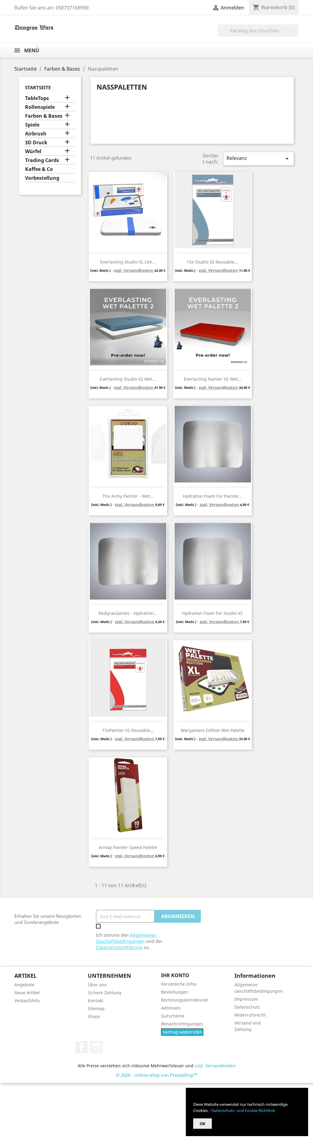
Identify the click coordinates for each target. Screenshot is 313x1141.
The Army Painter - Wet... (127, 496)
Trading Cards (42, 160)
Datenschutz (247, 1007)
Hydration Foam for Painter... (212, 496)
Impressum (246, 999)
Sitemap (96, 1008)
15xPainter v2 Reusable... (128, 730)
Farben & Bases (43, 116)
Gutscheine (172, 1016)
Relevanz (258, 158)
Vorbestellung (42, 178)
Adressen (170, 1008)
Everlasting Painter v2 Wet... (212, 379)
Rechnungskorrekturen (184, 1000)
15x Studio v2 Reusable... (212, 262)
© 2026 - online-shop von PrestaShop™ (156, 1075)
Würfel (33, 151)
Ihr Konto (175, 975)
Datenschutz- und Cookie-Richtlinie (243, 1110)
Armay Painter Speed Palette (128, 847)
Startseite (38, 87)
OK (202, 1123)
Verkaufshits (27, 1000)
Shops (94, 1016)
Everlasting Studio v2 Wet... (128, 379)
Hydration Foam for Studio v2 (212, 613)
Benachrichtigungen (182, 1024)
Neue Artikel (27, 992)
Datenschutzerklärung (119, 947)
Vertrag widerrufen (182, 1032)
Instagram (96, 1047)
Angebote (24, 985)
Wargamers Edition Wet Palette (213, 730)
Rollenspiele (40, 107)
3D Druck (36, 142)
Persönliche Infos (179, 984)
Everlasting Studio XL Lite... (128, 262)
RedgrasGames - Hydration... (127, 613)
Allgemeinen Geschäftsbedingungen (126, 938)
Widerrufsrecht (250, 1015)
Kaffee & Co (39, 169)
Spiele (32, 125)
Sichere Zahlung (104, 992)
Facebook (81, 1047)
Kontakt (95, 1000)
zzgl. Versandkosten (134, 270)
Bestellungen (174, 992)
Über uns (97, 985)
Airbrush (35, 134)
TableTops (37, 98)
